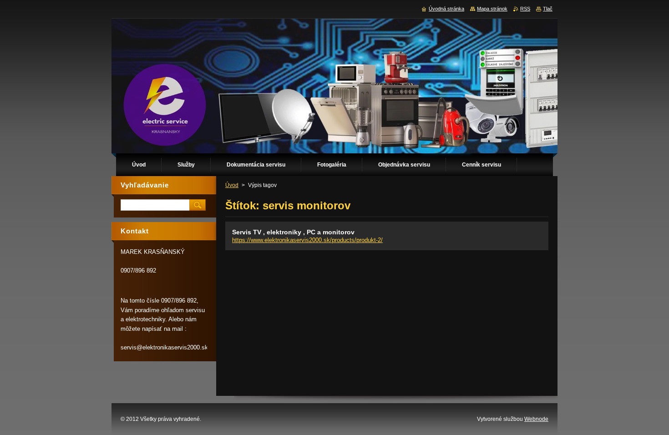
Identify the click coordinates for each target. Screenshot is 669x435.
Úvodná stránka (446, 8)
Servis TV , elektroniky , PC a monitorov (293, 232)
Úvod (231, 185)
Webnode (536, 419)
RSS (525, 8)
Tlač (547, 8)
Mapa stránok (492, 8)
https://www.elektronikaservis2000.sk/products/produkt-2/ (307, 240)
